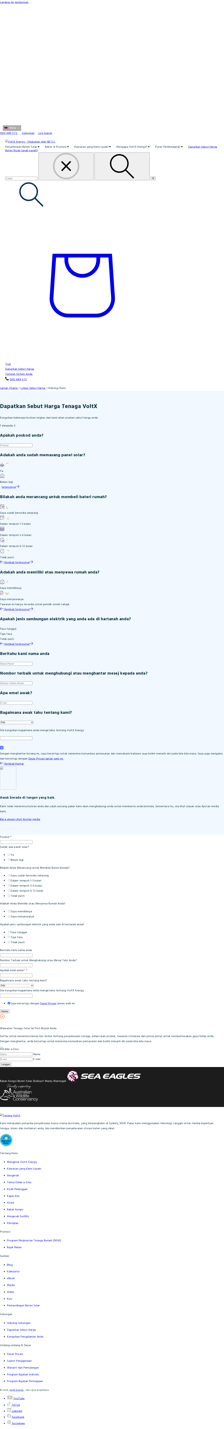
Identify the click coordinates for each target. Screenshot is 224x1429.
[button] (12, 128)
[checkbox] (112, 858)
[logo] (112, 142)
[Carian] (122, 166)
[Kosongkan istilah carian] (66, 166)
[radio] (115, 855)
